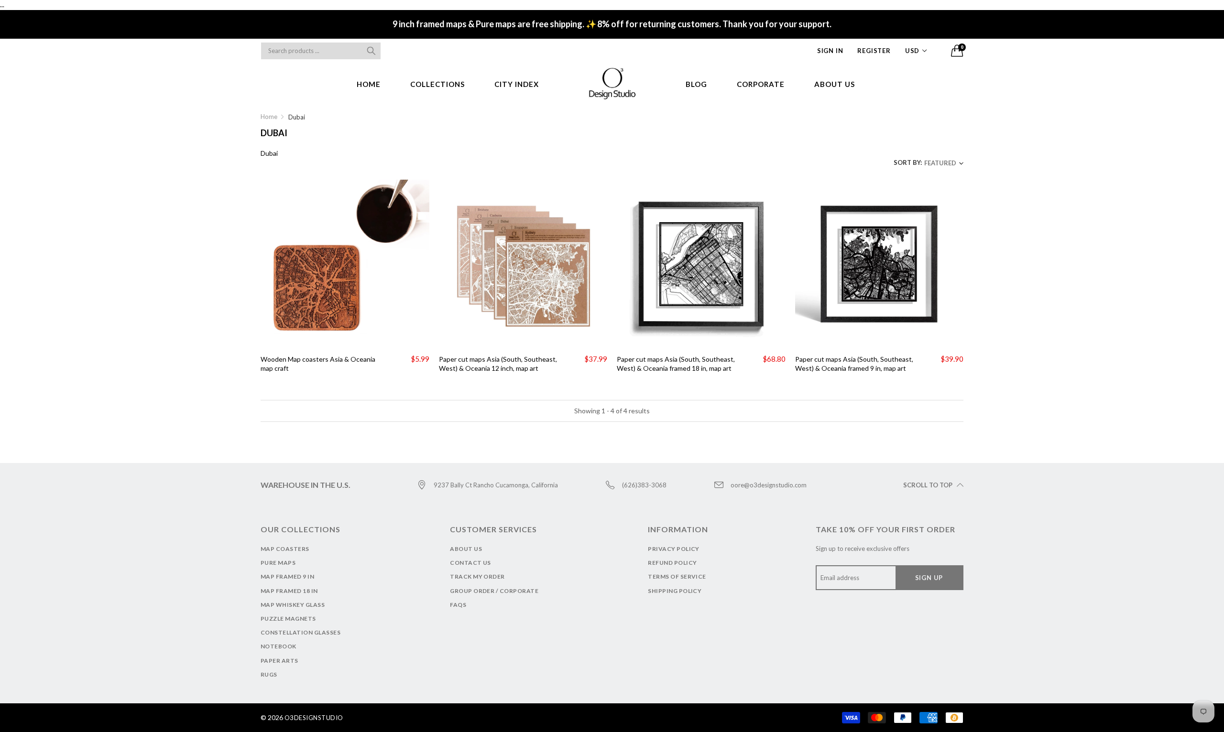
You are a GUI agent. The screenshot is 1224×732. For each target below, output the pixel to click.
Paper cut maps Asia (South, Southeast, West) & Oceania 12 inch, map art (498, 364)
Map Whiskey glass (293, 604)
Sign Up (929, 577)
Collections (437, 84)
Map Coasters (285, 548)
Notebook (278, 646)
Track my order (477, 576)
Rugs (269, 674)
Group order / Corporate (494, 590)
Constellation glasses (300, 632)
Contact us (470, 562)
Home (369, 84)
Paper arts (279, 660)
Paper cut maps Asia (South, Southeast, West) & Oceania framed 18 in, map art (676, 364)
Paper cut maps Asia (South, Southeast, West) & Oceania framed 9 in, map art (854, 364)
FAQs (458, 604)
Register (873, 50)
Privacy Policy (673, 548)
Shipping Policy (674, 590)
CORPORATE (761, 84)
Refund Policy (672, 562)
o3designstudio (313, 717)
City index (516, 84)
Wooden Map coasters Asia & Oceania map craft (318, 364)
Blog (696, 84)
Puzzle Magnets (288, 618)
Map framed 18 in (289, 590)
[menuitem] (368, 84)
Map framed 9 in (287, 576)
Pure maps (278, 562)
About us (834, 84)
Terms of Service (677, 576)
